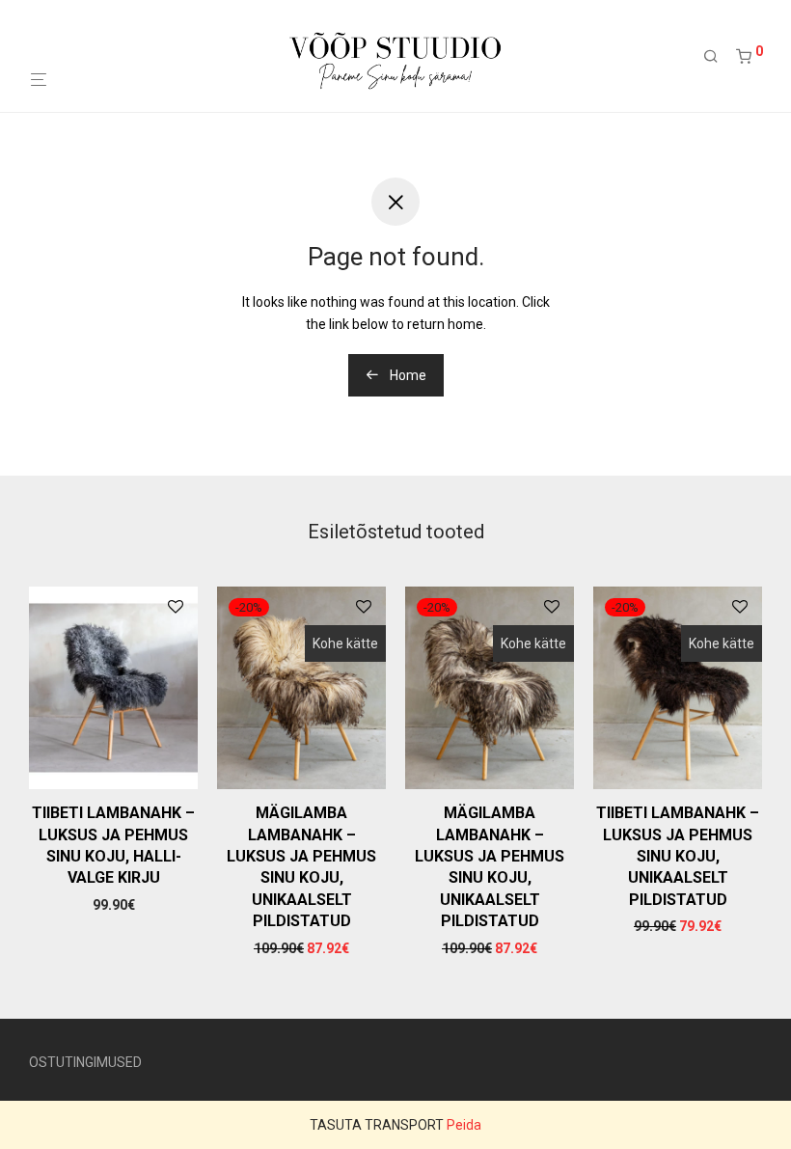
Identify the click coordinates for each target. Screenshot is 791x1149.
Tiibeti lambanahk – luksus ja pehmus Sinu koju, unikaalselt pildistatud (677, 856)
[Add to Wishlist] (175, 607)
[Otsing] (717, 57)
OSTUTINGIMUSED (85, 1062)
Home (406, 375)
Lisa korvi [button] (113, 905)
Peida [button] (464, 1125)
